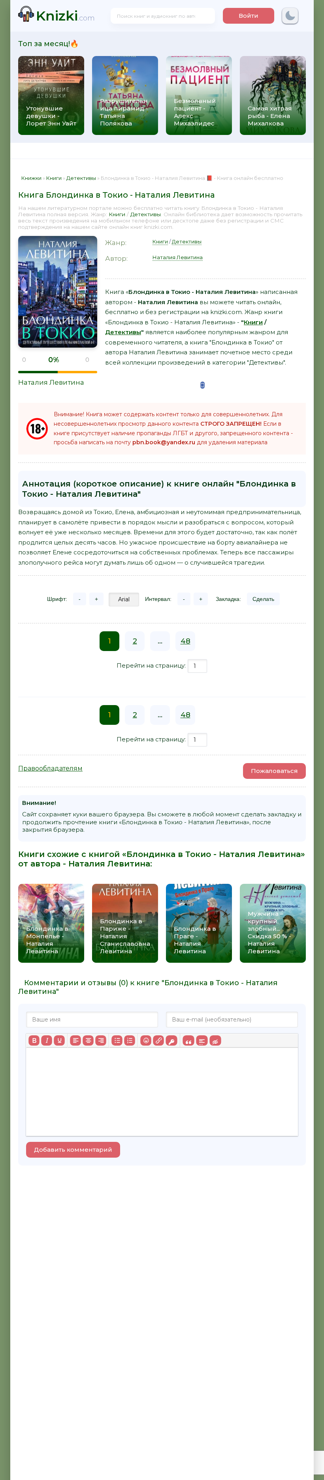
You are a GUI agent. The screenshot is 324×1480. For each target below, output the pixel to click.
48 (185, 641)
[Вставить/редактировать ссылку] (158, 1040)
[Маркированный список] (116, 1040)
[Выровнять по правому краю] (100, 1040)
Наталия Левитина (51, 382)
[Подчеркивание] (59, 1040)
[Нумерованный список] (129, 1040)
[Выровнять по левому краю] (75, 1040)
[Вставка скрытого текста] (215, 1040)
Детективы (145, 214)
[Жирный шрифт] (34, 1040)
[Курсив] (46, 1040)
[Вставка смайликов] (145, 1040)
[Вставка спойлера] (201, 1040)
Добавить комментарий (73, 1149)
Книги (117, 214)
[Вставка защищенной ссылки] (171, 1040)
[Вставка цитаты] (188, 1040)
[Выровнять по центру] (88, 1040)
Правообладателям (50, 768)
